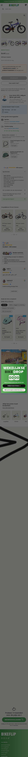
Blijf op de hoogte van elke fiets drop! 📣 (14, 390)
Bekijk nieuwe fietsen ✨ (14, 385)
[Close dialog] (25, 365)
